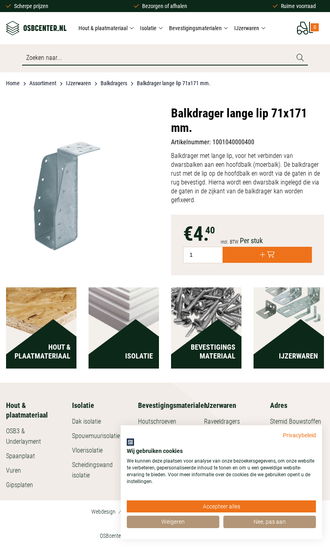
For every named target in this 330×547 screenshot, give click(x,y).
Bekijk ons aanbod (41, 344)
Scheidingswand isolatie (92, 470)
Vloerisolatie (87, 450)
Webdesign (103, 511)
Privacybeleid (299, 435)
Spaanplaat (20, 456)
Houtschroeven (157, 421)
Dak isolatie (86, 421)
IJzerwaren (246, 28)
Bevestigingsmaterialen (195, 28)
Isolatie (148, 28)
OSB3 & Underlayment (23, 436)
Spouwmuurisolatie (96, 436)
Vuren (13, 470)
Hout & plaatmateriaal (103, 28)
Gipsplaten (19, 485)
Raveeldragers (222, 421)
